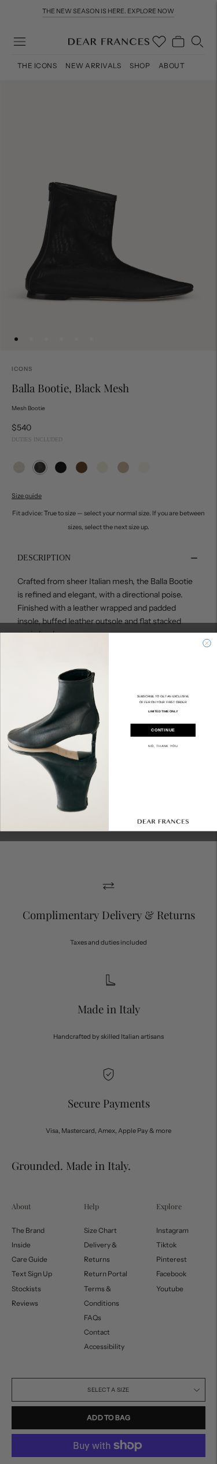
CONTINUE (163, 730)
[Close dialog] (207, 644)
